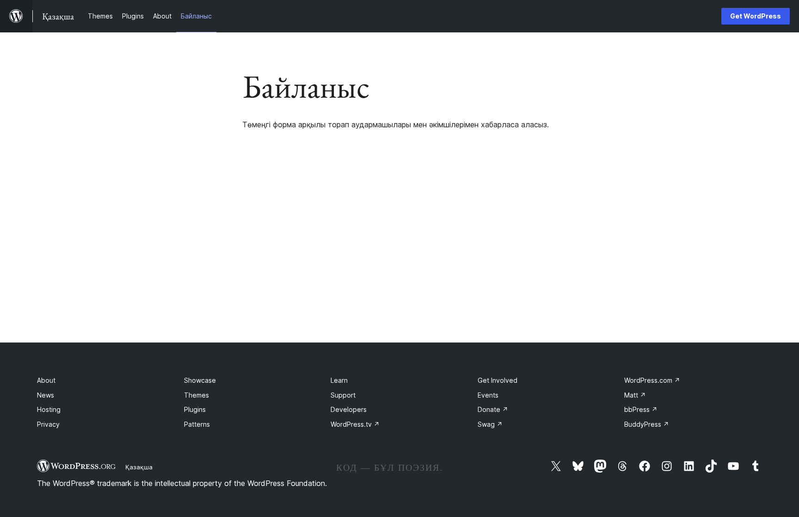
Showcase (200, 380)
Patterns (197, 424)
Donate (493, 409)
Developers (349, 409)
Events (488, 395)
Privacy (48, 424)
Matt (635, 395)
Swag (490, 424)
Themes (196, 395)
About (46, 380)
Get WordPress (755, 16)
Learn (339, 380)
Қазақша (139, 467)
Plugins (195, 409)
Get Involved (497, 380)
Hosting (49, 409)
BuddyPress (646, 424)
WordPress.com (652, 380)
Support (343, 395)
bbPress (641, 409)
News (45, 395)
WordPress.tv (355, 424)
